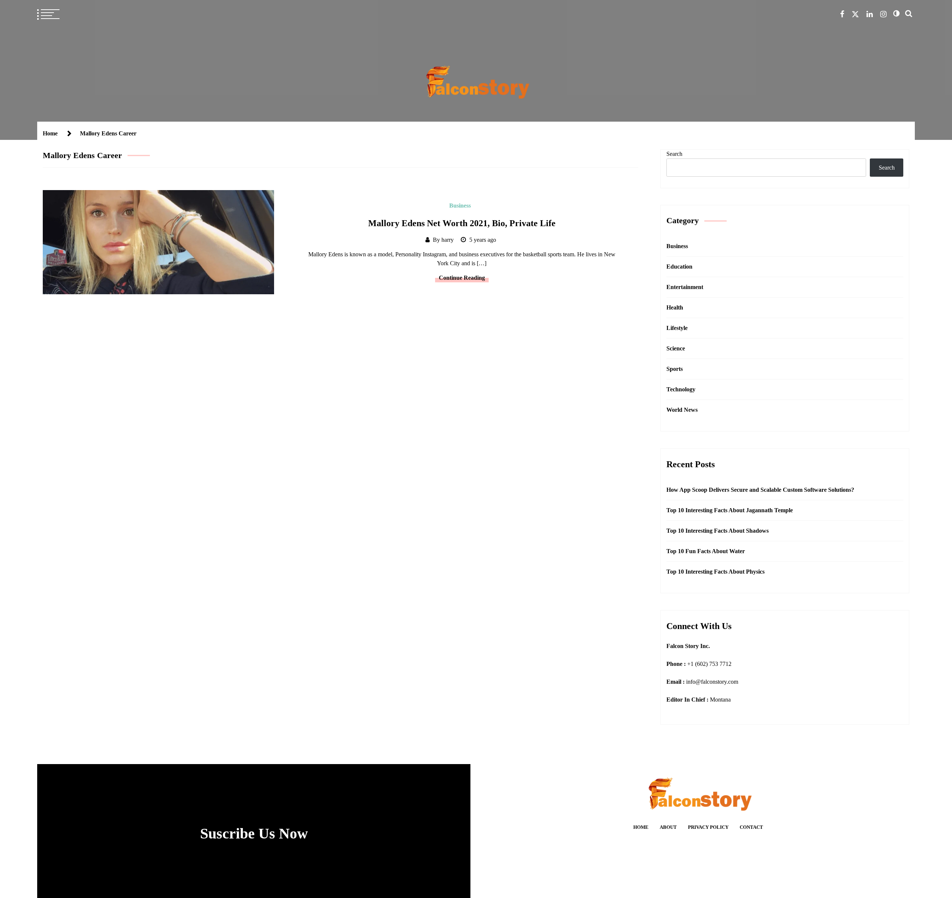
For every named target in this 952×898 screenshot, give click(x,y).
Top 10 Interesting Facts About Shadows (717, 530)
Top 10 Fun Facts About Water (705, 551)
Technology (680, 389)
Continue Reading (462, 278)
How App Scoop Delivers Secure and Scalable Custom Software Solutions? (760, 490)
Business (460, 205)
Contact (751, 827)
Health (674, 307)
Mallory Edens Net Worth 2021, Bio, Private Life (462, 223)
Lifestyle (677, 328)
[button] (896, 13)
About (668, 827)
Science (675, 348)
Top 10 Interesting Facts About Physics (715, 571)
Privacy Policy (708, 827)
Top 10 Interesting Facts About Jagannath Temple (729, 510)
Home (641, 827)
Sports (674, 369)
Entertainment (684, 287)
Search (674, 154)
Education (679, 266)
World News (682, 410)
